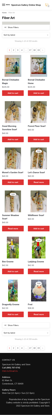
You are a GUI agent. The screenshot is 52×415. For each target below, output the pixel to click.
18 (34, 50)
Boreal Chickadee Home (36, 81)
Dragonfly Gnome (10, 304)
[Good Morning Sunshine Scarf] (13, 112)
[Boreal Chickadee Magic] (13, 66)
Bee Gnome (7, 261)
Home (4, 13)
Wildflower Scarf (36, 215)
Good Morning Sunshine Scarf (9, 128)
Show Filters (13, 27)
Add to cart (13, 93)
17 (30, 50)
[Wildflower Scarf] (39, 201)
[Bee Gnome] (13, 247)
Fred (30, 304)
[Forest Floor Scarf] (39, 112)
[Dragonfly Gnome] (13, 290)
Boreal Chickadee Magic (10, 81)
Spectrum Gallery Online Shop (26, 5)
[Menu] (3, 5)
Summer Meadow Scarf (10, 217)
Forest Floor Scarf (36, 126)
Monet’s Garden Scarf (12, 172)
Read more (39, 182)
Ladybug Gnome (36, 261)
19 (38, 50)
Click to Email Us (10, 371)
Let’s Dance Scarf (36, 172)
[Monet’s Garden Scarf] (13, 158)
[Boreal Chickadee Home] (39, 66)
